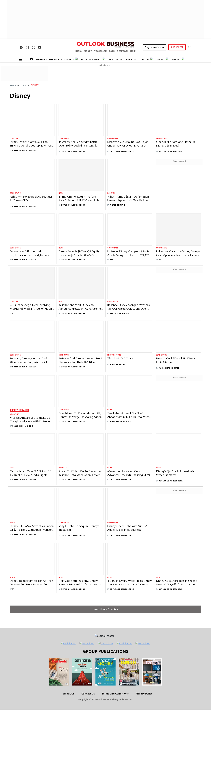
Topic (23, 85)
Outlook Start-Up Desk (73, 200)
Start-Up (144, 59)
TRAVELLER (100, 51)
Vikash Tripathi (117, 167)
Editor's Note (114, 251)
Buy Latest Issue (154, 47)
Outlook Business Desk (24, 122)
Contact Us (88, 513)
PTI (111, 200)
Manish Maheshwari (168, 288)
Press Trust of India (120, 314)
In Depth (111, 155)
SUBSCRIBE (177, 47)
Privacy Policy (144, 513)
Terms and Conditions (115, 513)
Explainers (112, 221)
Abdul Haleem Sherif (22, 322)
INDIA (78, 51)
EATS (112, 51)
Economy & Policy (91, 59)
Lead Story (161, 275)
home (13, 85)
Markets (54, 59)
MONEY (88, 51)
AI (135, 59)
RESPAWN (122, 51)
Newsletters (116, 59)
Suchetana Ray (117, 260)
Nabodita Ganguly (119, 233)
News (129, 59)
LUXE (133, 51)
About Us (68, 513)
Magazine (41, 59)
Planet (161, 59)
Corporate (67, 59)
